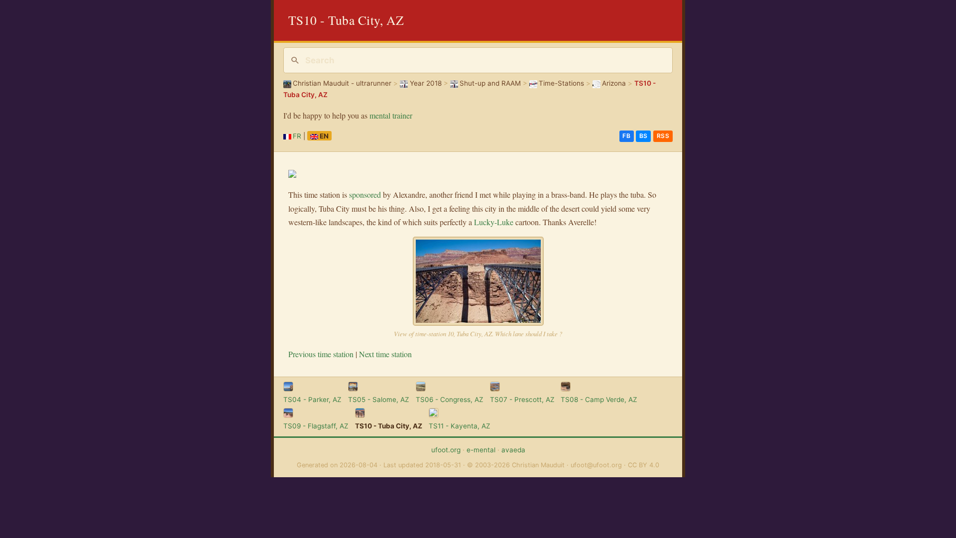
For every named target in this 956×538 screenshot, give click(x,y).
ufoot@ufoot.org (596, 465)
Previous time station (321, 354)
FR (297, 136)
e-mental (481, 450)
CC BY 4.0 (643, 465)
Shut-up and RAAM (490, 83)
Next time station (385, 354)
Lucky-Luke (493, 222)
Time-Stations (561, 83)
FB (626, 135)
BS (643, 135)
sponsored (365, 194)
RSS (663, 135)
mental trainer (390, 115)
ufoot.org (446, 450)
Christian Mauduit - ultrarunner (342, 83)
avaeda (513, 450)
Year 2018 (425, 83)
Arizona (614, 83)
